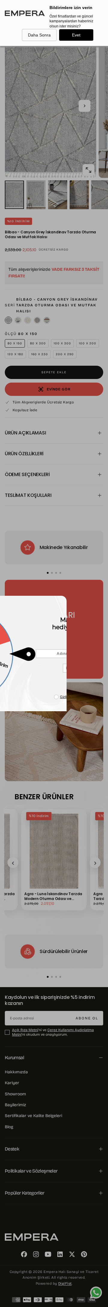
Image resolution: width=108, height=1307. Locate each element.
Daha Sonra (39, 35)
